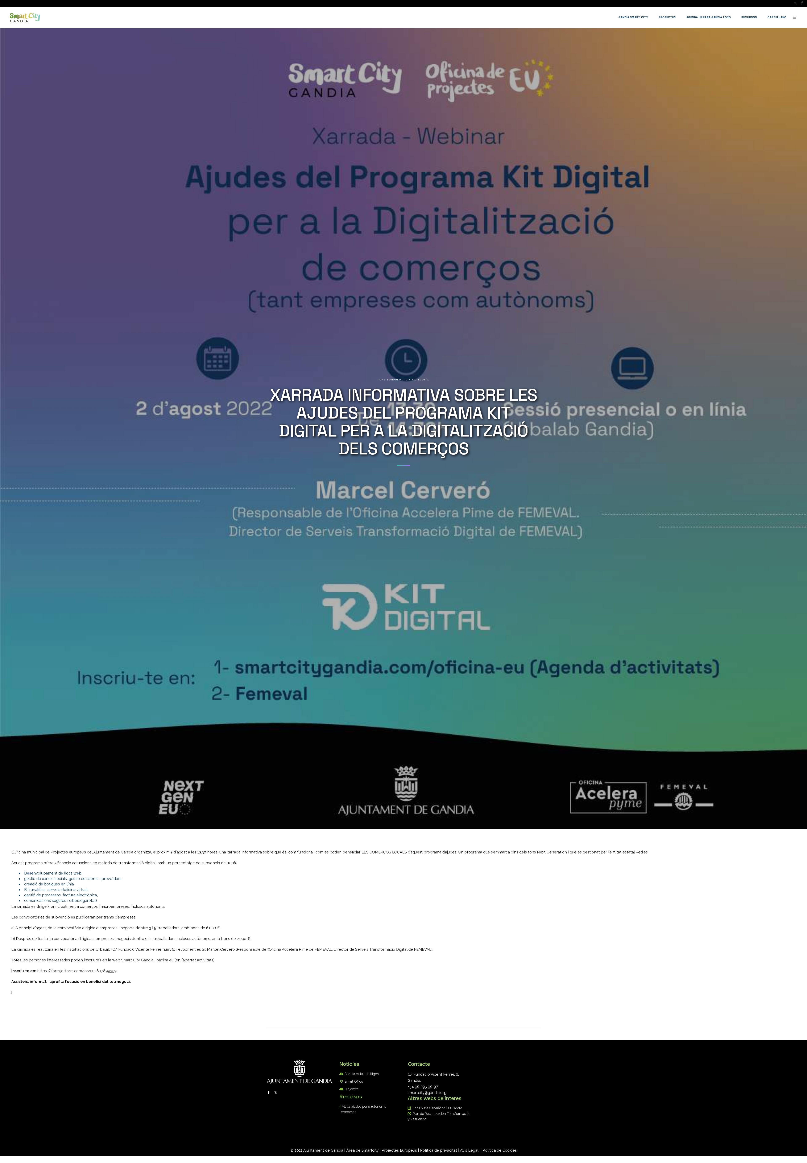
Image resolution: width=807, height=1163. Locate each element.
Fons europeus (390, 380)
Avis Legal (469, 1150)
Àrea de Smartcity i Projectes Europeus (381, 1150)
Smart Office (353, 1081)
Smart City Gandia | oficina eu (147, 960)
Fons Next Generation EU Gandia (437, 1108)
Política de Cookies (500, 1150)
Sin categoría (417, 380)
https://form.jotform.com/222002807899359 (77, 971)
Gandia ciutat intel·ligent (362, 1074)
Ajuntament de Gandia (323, 1150)
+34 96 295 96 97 (423, 1086)
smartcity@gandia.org (427, 1092)
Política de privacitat (438, 1150)
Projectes (351, 1089)
